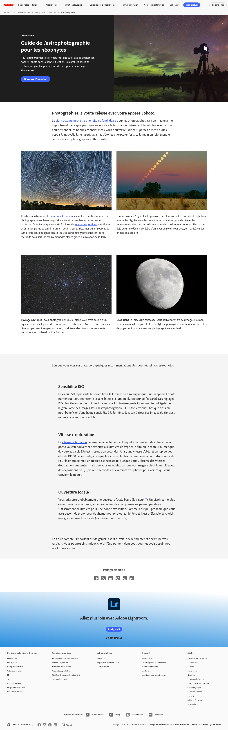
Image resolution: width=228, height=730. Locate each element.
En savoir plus (114, 637)
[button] (205, 4)
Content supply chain (60, 662)
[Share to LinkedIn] (110, 578)
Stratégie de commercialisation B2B (66, 675)
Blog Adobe (192, 704)
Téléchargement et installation (154, 662)
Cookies (194, 725)
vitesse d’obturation (74, 442)
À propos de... (192, 662)
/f (146, 499)
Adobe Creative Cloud (22, 12)
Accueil (7, 12)
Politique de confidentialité (159, 725)
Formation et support (73, 5)
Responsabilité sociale (196, 679)
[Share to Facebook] (96, 578)
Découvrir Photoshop (35, 79)
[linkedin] (55, 724)
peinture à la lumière (62, 216)
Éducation (101, 658)
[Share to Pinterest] (118, 578)
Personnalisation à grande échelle (65, 658)
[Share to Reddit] (125, 578)
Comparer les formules (154, 5)
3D (8, 679)
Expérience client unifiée (61, 667)
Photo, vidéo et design (27, 5)
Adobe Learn (147, 671)
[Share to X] (103, 578)
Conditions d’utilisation (180, 725)
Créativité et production (61, 671)
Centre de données (195, 692)
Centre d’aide (147, 658)
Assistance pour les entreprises (154, 675)
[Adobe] (8, 5)
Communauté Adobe (150, 667)
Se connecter (218, 5)
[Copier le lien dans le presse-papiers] (132, 578)
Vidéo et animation (14, 671)
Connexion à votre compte (197, 658)
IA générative (12, 658)
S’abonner (174, 5)
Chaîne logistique (194, 688)
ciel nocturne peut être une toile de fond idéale (86, 120)
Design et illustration (15, 667)
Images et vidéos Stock (16, 688)
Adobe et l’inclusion (195, 700)
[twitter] (49, 724)
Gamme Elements (14, 683)
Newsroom (192, 675)
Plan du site (203, 725)
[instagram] (44, 724)
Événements (192, 671)
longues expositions (86, 224)
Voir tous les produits (15, 692)
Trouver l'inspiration (130, 5)
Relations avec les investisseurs (199, 683)
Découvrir (52, 12)
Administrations (103, 667)
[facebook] (39, 724)
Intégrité (191, 696)
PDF (8, 675)
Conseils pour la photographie (102, 5)
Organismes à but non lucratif (108, 662)
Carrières (191, 667)
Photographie (51, 5)
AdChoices (217, 725)
